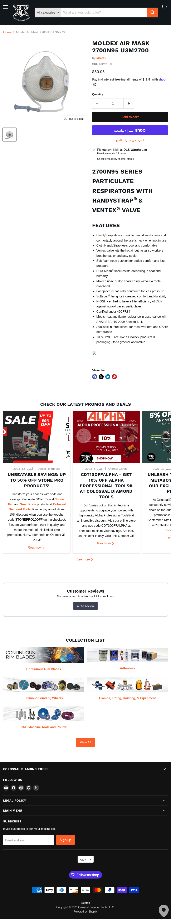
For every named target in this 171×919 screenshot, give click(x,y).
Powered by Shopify (85, 911)
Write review (85, 606)
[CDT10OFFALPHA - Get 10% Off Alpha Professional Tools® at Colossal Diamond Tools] (106, 437)
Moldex (101, 58)
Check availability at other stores (115, 158)
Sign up (65, 840)
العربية (83, 859)
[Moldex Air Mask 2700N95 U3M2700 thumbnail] (9, 134)
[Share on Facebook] (94, 376)
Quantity (97, 94)
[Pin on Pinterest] (114, 376)
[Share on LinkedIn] (107, 376)
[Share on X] (101, 376)
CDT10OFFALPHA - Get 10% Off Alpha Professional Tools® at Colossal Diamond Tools (106, 485)
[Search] (152, 12)
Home (7, 32)
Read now (35, 547)
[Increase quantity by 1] (129, 103)
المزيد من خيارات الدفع (130, 140)
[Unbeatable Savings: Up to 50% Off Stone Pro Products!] (36, 437)
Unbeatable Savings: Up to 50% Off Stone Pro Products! (37, 480)
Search (85, 902)
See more (84, 559)
